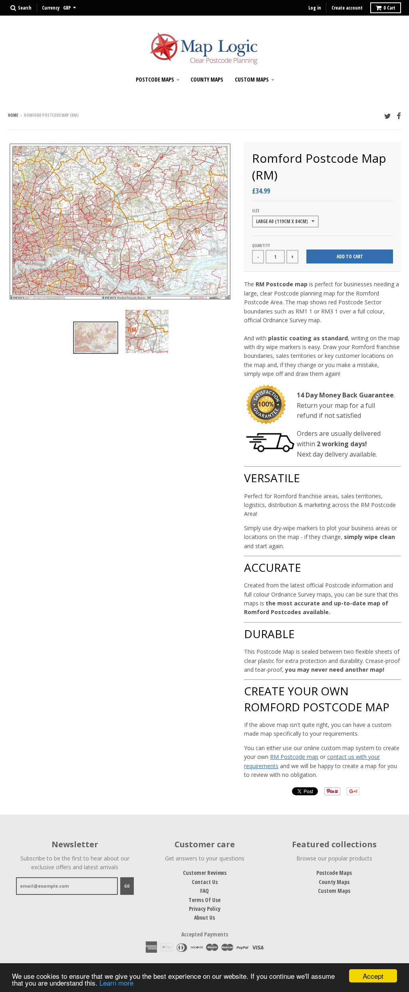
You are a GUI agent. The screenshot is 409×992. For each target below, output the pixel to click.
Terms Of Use (204, 900)
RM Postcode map (294, 756)
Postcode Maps (155, 79)
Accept (373, 976)
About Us (204, 917)
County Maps (207, 79)
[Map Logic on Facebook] (399, 116)
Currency (51, 7)
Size (255, 211)
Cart (389, 7)
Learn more (116, 983)
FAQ (204, 890)
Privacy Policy (204, 908)
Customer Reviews (204, 872)
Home (13, 115)
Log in (314, 7)
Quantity (261, 245)
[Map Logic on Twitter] (387, 116)
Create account (347, 7)
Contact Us (205, 882)
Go (127, 886)
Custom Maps (252, 79)
